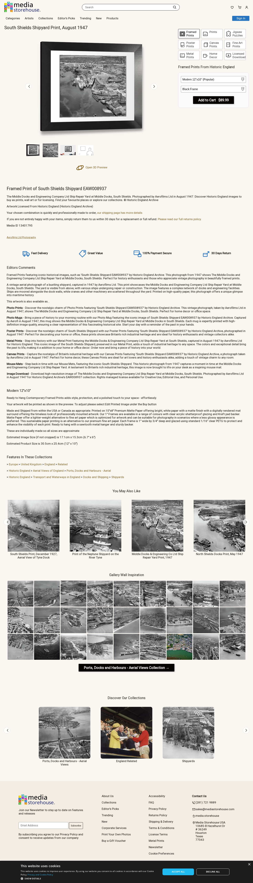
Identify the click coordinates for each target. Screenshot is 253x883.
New (99, 18)
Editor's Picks (66, 18)
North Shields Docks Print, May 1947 (219, 554)
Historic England (19, 470)
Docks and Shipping (95, 477)
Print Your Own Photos (116, 834)
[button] (89, 878)
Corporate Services (114, 828)
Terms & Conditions (161, 828)
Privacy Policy (157, 809)
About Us (108, 796)
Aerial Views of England (48, 470)
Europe (13, 464)
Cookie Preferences (161, 853)
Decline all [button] (213, 871)
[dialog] (126, 872)
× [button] (249, 864)
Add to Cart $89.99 (213, 100)
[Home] (25, 11)
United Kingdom (31, 464)
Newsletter (156, 847)
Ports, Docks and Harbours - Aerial (89, 470)
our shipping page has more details (119, 212)
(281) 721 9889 (206, 802)
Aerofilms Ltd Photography (21, 237)
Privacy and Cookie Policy (40, 874)
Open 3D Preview (96, 167)
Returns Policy (158, 815)
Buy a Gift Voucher (114, 840)
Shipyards (117, 477)
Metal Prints (156, 840)
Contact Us (199, 796)
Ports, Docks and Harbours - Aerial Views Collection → (126, 668)
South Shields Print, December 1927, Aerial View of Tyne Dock (33, 555)
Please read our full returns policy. (180, 219)
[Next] (154, 86)
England (50, 464)
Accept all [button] (178, 871)
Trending (85, 18)
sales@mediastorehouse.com (215, 809)
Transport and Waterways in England (56, 477)
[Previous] (28, 86)
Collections (45, 18)
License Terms (158, 834)
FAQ (151, 802)
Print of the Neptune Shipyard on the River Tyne (95, 555)
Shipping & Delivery (161, 821)
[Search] (175, 7)
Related (63, 464)
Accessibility (157, 796)
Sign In (240, 18)
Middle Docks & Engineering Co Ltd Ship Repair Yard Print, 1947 (157, 555)
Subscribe (76, 825)
